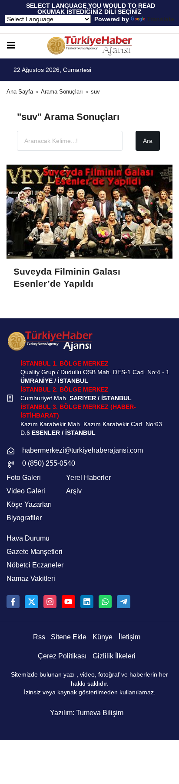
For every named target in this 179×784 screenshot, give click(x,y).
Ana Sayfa (20, 91)
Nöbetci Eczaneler (35, 565)
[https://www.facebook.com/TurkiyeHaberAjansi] (13, 601)
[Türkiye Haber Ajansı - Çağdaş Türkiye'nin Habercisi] (89, 46)
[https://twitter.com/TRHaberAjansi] (31, 601)
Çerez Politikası (62, 656)
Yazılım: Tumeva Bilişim (86, 712)
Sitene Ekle (68, 637)
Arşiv (74, 491)
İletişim (129, 637)
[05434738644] (105, 601)
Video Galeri (26, 491)
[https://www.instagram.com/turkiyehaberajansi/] (49, 601)
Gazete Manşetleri (35, 551)
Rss (39, 637)
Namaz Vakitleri (31, 578)
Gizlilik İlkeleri (114, 656)
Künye (103, 637)
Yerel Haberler (88, 477)
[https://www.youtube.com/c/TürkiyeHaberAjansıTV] (68, 601)
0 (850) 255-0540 (48, 463)
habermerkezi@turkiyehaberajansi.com (82, 450)
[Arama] (169, 46)
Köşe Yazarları (29, 504)
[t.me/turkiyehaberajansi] (123, 601)
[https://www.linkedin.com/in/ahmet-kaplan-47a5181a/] (86, 601)
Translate (160, 19)
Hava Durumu (28, 538)
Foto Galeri (24, 477)
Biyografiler (24, 518)
